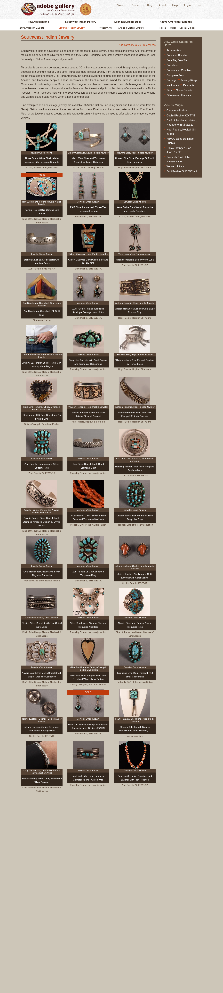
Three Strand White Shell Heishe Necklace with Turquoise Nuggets (41, 160)
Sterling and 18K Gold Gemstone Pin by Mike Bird (42, 417)
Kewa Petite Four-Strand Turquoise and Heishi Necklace (135, 209)
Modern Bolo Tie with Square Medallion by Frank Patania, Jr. (135, 729)
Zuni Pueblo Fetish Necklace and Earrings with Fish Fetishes (135, 778)
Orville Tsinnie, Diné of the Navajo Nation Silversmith (41, 511)
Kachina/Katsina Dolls (127, 21)
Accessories (174, 50)
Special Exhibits (187, 27)
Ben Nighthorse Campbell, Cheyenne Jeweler (42, 304)
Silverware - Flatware (179, 95)
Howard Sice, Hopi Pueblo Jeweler (135, 152)
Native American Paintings (175, 21)
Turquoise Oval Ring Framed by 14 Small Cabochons (135, 675)
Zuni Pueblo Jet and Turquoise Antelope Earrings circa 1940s (88, 310)
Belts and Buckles (177, 55)
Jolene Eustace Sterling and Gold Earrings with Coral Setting (135, 576)
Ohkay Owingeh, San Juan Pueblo (41, 424)
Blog (149, 5)
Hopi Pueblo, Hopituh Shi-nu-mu (134, 167)
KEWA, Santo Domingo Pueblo (41, 167)
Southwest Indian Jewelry (71, 27)
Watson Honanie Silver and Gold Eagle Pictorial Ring (135, 310)
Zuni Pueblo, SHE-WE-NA (88, 216)
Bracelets (172, 65)
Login (187, 5)
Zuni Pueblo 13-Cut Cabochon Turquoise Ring (88, 573)
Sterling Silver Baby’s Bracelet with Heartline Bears (41, 261)
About (162, 5)
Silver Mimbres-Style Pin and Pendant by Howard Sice (134, 362)
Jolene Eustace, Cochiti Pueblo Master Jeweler (135, 567)
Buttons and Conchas (179, 70)
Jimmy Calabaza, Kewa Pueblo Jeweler (88, 152)
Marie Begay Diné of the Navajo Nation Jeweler (42, 355)
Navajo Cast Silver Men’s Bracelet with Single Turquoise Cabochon (42, 675)
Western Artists (135, 736)
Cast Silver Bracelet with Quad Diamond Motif (88, 466)
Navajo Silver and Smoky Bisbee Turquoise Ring (134, 625)
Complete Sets (175, 75)
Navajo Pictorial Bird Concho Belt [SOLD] (42, 212)
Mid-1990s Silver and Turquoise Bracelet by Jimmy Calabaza (88, 160)
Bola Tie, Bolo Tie (177, 60)
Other (173, 27)
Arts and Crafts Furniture (131, 27)
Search (121, 5)
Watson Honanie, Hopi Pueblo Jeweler (135, 303)
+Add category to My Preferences (136, 45)
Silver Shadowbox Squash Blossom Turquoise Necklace (88, 625)
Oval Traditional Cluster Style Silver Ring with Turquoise (42, 573)
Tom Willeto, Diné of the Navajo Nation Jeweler (42, 202)
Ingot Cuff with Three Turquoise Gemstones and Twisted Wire (88, 778)
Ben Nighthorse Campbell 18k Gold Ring (42, 313)
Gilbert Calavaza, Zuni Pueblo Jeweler (88, 254)
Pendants (188, 85)
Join (199, 5)
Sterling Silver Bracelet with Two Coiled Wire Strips (42, 625)
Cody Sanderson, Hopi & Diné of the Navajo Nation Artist (41, 771)
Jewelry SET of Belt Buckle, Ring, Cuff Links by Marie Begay (41, 364)
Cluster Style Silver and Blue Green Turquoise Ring (135, 517)
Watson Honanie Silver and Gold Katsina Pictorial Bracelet (88, 414)
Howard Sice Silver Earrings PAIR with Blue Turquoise (134, 160)
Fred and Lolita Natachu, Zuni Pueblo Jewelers (134, 459)
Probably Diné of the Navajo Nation (88, 369)
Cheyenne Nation (42, 320)
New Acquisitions (38, 21)
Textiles (162, 27)
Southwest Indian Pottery (80, 21)
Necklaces (173, 85)
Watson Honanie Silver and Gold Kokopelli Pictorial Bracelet (134, 414)
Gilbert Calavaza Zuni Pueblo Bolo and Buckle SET (88, 261)
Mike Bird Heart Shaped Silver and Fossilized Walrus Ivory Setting (88, 677)
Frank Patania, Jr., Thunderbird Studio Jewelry (135, 720)
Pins (169, 90)
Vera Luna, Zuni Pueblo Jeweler (134, 254)
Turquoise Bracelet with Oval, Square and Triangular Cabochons (88, 362)
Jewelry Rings (189, 80)
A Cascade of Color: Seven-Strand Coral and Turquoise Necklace (88, 517)
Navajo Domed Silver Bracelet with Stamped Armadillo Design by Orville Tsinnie (41, 522)
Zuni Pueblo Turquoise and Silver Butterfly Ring (41, 466)
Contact (136, 5)
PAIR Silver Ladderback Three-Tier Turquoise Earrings (88, 209)
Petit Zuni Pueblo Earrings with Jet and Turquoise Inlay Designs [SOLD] (88, 726)
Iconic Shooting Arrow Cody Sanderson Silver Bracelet (42, 780)
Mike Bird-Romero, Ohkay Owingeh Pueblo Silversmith (41, 408)
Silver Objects (184, 90)
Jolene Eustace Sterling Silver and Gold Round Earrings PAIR (41, 729)
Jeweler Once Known (42, 152)
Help (175, 5)
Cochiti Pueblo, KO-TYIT (134, 583)
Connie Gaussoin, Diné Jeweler (41, 617)
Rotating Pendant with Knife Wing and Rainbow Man (134, 468)
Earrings (171, 80)
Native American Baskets (31, 27)
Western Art (105, 27)
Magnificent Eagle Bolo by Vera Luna (135, 259)
